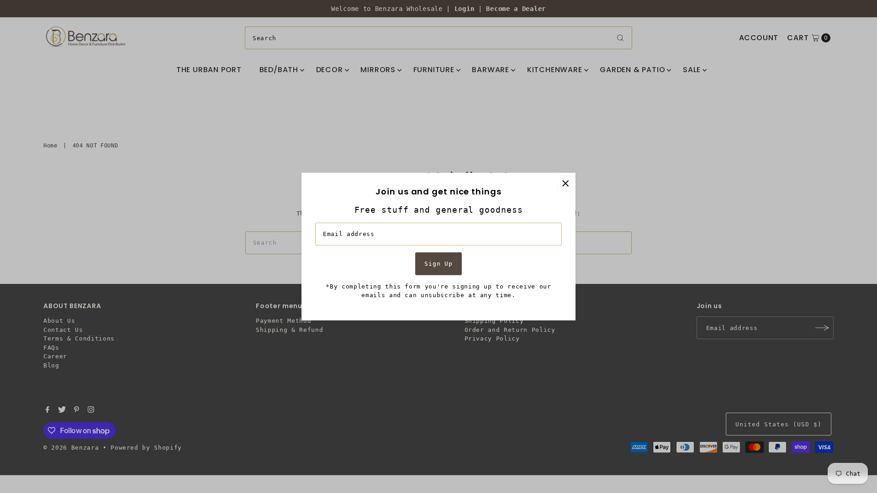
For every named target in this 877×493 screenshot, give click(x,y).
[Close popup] (565, 183)
